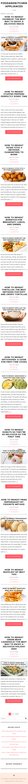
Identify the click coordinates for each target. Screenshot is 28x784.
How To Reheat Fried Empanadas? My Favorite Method (14, 501)
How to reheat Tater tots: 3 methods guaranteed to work (14, 150)
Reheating (14, 29)
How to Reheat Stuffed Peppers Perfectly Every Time (14, 94)
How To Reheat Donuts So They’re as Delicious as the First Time (14, 433)
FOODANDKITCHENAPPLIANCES (14, 5)
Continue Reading (14, 78)
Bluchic (12, 781)
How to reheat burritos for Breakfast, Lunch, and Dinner (14, 221)
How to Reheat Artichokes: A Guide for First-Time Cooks (14, 359)
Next (17, 714)
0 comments (14, 31)
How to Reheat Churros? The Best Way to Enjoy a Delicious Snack (14, 20)
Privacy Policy (19, 781)
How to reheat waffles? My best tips (14, 572)
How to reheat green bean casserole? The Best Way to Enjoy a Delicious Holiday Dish (14, 643)
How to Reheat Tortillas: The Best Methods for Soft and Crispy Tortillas (14, 290)
